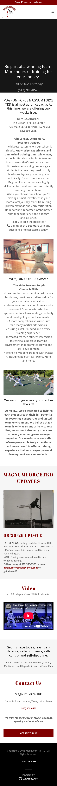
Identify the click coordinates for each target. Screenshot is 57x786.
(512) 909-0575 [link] (28, 90)
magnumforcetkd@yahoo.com (21, 567)
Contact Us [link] (28, 761)
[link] (9, 12)
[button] (53, 12)
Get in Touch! (28, 733)
